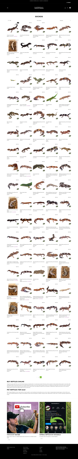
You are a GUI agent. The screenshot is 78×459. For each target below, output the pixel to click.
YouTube (40, 450)
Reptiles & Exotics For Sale (11, 447)
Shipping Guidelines (26, 448)
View (9, 439)
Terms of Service (25, 447)
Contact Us (25, 453)
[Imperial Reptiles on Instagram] (55, 417)
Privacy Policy (25, 451)
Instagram (40, 447)
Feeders (8, 448)
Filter (10, 20)
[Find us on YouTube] (23, 417)
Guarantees (25, 450)
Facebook (40, 451)
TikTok (40, 448)
